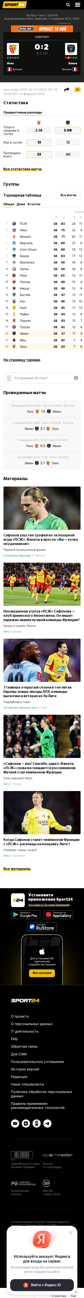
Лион (23, 230)
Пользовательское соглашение (37, 1061)
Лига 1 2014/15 (48, 15)
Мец (23, 340)
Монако (25, 236)
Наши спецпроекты (27, 1084)
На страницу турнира (21, 360)
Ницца (24, 288)
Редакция (19, 1077)
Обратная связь (24, 1046)
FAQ (14, 1039)
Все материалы (17, 868)
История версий (25, 1069)
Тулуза (25, 327)
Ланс (10, 63)
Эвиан (72, 63)
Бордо (24, 256)
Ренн (23, 275)
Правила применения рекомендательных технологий (38, 1105)
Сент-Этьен (28, 249)
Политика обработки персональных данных (41, 1094)
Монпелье (27, 262)
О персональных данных (32, 1024)
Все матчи (68, 195)
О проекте (20, 1016)
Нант (23, 307)
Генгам (25, 282)
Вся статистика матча (22, 169)
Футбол (31, 15)
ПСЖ (23, 223)
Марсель (26, 243)
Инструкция (42, 973)
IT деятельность (25, 1031)
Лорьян (25, 320)
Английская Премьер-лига (20, 707)
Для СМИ (19, 1054)
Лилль (24, 269)
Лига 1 (7, 631)
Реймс (24, 314)
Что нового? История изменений (49, 904)
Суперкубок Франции (17, 555)
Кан (22, 301)
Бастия (25, 295)
